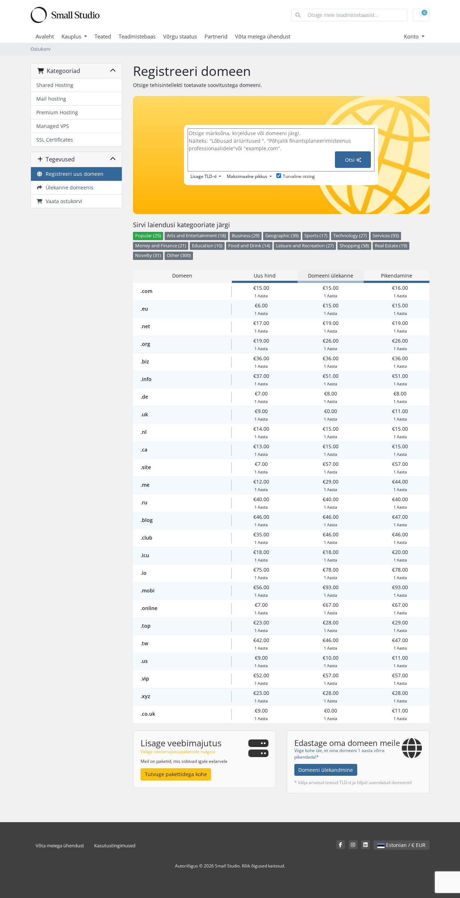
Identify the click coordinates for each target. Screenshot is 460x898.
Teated (103, 36)
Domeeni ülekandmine (325, 769)
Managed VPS (52, 126)
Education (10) (207, 246)
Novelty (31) (148, 255)
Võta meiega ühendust (262, 36)
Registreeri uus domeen (73, 173)
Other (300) (179, 255)
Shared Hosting (54, 85)
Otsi (350, 159)
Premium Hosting (57, 112)
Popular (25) (148, 236)
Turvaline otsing (299, 176)
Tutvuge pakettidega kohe (176, 774)
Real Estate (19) (391, 246)
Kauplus (72, 36)
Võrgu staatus (180, 36)
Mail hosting (51, 98)
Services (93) (386, 236)
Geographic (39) (282, 236)
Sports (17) (315, 236)
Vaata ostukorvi (62, 201)
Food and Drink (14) (249, 246)
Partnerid (215, 36)
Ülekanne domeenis (68, 187)
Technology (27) (350, 236)
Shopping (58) (354, 246)
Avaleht (45, 36)
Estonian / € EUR (405, 845)
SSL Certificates (54, 139)
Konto (412, 36)
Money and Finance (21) (160, 246)
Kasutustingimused (114, 846)
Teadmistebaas (137, 36)
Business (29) (245, 236)
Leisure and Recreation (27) (305, 246)
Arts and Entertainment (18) (196, 236)
